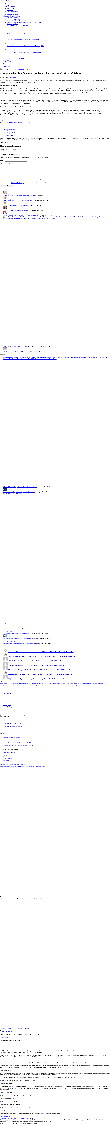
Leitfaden (95, 683)
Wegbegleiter (72, 685)
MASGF (8, 685)
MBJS (11, 685)
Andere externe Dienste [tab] (6, 1083)
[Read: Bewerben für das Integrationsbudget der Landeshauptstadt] (5, 490)
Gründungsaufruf (7, 705)
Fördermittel (44, 683)
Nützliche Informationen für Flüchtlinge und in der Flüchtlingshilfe (19, 742)
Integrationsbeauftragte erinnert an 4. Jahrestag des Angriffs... (20, 638)
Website (2, 167)
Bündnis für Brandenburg (9, 720)
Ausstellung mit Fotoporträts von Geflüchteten (16, 210)
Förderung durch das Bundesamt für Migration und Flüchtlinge (18, 24)
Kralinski (88, 683)
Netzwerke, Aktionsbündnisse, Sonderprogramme (14, 740)
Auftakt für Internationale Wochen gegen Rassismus (17, 628)
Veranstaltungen (7, 693)
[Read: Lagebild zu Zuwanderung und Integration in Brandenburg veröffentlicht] (56, 493)
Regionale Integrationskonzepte (15, 58)
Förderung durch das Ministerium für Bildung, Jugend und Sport (24, 22)
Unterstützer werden (8, 707)
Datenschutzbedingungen (17, 183)
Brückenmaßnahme (24, 683)
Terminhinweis (57, 685)
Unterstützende (6, 706)
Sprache (48, 685)
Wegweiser (77, 685)
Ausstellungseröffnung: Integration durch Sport (16, 205)
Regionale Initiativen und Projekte (16, 33)
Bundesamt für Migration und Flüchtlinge (13, 729)
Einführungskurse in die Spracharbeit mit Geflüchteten (18, 200)
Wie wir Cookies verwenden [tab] (7, 1048)
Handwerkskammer (69, 683)
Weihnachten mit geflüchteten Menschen (14, 351)
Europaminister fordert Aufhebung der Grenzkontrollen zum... (20, 643)
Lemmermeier (100, 683)
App (6, 683)
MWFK (17, 685)
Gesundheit (54, 683)
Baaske (14, 683)
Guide (60, 683)
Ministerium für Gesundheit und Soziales (13, 723)
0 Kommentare (12, 77)
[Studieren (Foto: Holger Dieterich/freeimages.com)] (14, 69)
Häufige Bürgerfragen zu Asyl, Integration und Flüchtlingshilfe (24, 52)
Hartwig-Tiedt (76, 683)
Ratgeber (44, 685)
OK (1, 1037)
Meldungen (6, 692)
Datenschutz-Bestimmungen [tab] (7, 1110)
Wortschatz (88, 685)
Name (2, 160)
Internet (81, 683)
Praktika (28, 685)
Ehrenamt (34, 683)
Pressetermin (39, 685)
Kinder (84, 683)
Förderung (49, 683)
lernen (104, 683)
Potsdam (24, 685)
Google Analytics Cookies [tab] (7, 1070)
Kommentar (3, 179)
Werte (81, 685)
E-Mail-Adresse (5, 164)
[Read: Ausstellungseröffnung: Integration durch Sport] (5, 204)
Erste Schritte (38, 683)
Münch (21, 685)
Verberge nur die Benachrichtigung (23, 1118)
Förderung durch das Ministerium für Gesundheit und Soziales (24, 21)
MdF (14, 685)
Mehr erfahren (6, 1037)
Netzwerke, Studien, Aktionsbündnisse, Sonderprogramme (23, 39)
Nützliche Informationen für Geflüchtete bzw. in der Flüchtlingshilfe (25, 46)
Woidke (83, 685)
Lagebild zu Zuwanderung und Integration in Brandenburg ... (20, 623)
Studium (52, 685)
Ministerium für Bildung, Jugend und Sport (13, 726)
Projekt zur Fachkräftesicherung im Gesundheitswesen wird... (20, 195)
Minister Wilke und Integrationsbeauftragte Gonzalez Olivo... (20, 346)
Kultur (91, 683)
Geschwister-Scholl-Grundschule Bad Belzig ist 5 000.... (18, 633)
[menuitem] (56, 3)
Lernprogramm (3, 685)
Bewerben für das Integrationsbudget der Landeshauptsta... (19, 492)
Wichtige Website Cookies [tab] (7, 1060)
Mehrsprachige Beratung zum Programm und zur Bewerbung (16, 122)
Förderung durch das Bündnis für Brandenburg (14, 18)
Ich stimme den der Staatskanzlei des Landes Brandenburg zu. (26, 183)
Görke (63, 683)
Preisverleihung (33, 685)
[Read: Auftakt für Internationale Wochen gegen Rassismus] (5, 626)
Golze (58, 683)
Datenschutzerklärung (6, 1116)
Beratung (18, 683)
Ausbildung (9, 683)
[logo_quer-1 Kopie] (7, 0)
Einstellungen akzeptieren (7, 1118)
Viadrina (67, 685)
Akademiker (2, 683)
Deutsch (29, 683)
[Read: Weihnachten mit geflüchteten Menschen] (5, 350)
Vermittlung (62, 685)
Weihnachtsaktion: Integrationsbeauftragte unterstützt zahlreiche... (21, 215)
